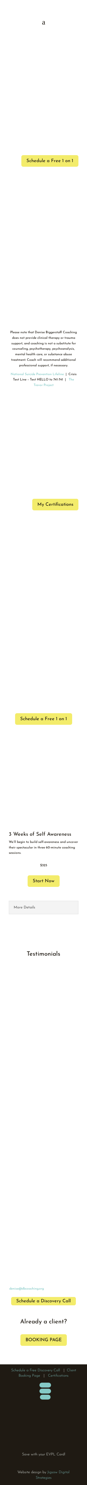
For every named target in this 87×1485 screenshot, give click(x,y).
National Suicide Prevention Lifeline (37, 374)
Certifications (58, 1376)
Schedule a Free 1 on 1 (49, 161)
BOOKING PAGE (44, 1340)
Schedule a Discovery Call (43, 1301)
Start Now (44, 881)
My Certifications (55, 504)
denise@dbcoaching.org (26, 1288)
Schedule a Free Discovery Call (35, 1370)
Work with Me (41, 83)
